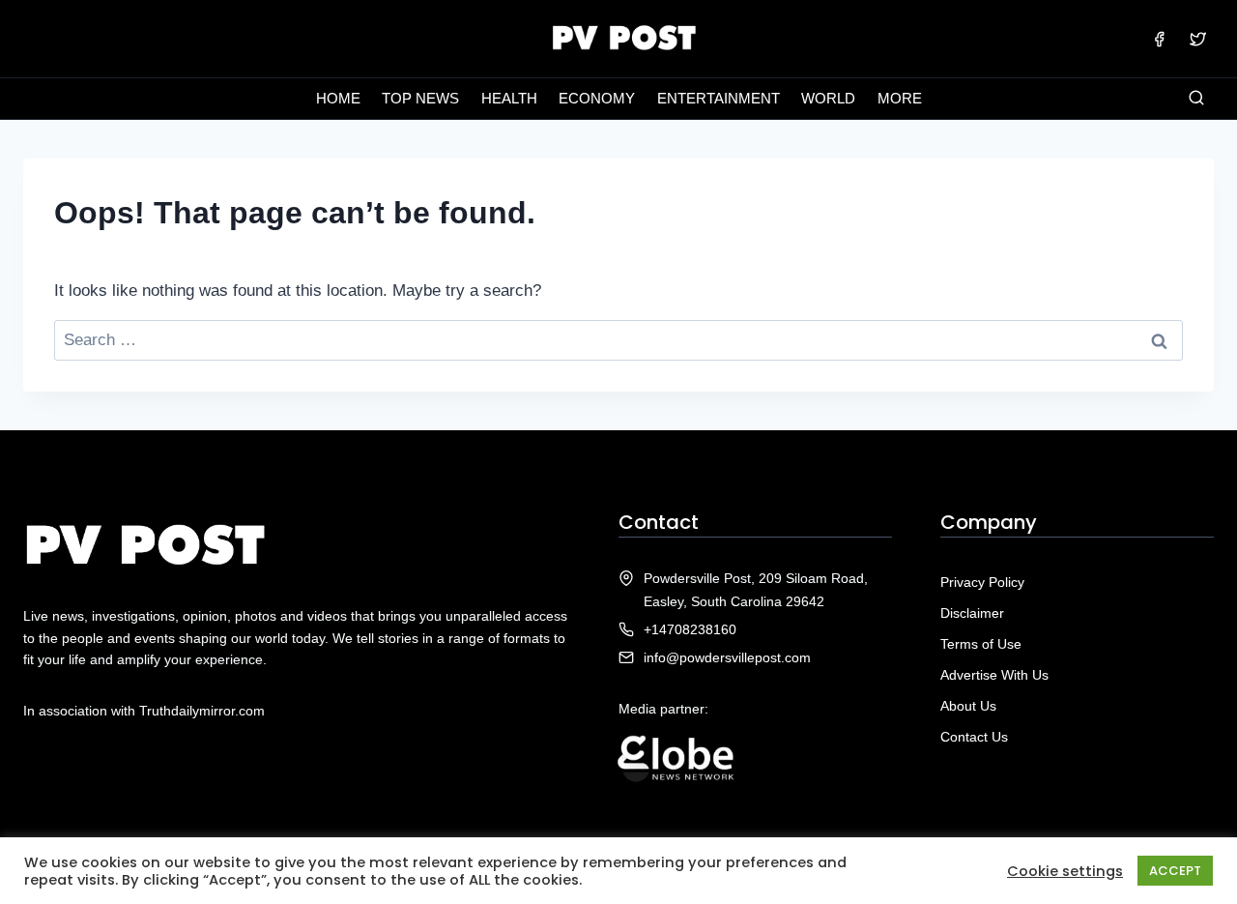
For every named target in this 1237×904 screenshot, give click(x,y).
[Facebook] (1159, 38)
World (828, 98)
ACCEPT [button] (1175, 870)
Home (338, 98)
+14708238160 (690, 629)
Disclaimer (972, 613)
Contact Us (974, 736)
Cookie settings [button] (1065, 871)
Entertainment (718, 98)
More (899, 98)
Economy (597, 98)
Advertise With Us (994, 675)
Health (509, 98)
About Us (968, 706)
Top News (420, 98)
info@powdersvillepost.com (727, 657)
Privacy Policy (982, 582)
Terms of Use (980, 644)
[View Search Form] (1196, 98)
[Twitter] (1197, 38)
